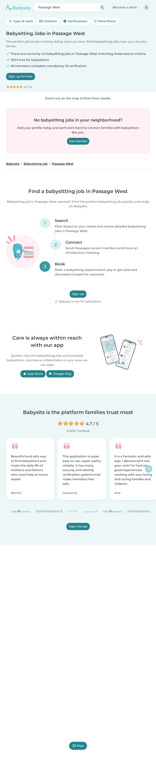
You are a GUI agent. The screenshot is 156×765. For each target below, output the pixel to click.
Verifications (77, 21)
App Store (35, 374)
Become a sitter (125, 7)
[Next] (148, 469)
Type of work (22, 21)
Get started (78, 141)
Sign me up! (78, 526)
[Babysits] (18, 7)
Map (80, 745)
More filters (106, 21)
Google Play (62, 374)
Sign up (78, 294)
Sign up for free (21, 76)
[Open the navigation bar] (146, 7)
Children (50, 21)
